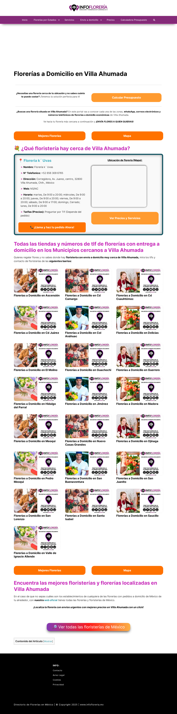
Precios (110, 19)
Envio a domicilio (89, 19)
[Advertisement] (88, 44)
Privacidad (58, 684)
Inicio (25, 19)
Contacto (57, 670)
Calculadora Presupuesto (134, 19)
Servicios (69, 19)
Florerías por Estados (45, 19)
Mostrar (48, 641)
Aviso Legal (59, 675)
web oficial (50, 600)
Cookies (57, 680)
